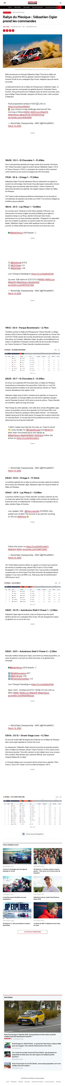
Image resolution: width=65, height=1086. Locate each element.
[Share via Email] (13, 30)
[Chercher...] (60, 3)
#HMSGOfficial (37, 115)
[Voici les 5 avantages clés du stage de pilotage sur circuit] (17, 856)
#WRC (27, 112)
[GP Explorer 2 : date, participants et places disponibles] (17, 910)
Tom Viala (6, 27)
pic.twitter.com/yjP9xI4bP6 (20, 117)
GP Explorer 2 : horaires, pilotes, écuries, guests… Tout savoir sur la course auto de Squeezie (47, 871)
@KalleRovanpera (18, 673)
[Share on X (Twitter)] (7, 30)
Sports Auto (7, 12)
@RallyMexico (17, 233)
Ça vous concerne (37, 7)
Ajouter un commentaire (32, 932)
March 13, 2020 (14, 126)
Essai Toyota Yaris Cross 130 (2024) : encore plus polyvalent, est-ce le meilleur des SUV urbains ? (36, 1064)
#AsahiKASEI (33, 282)
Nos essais (26, 7)
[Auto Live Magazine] (32, 3)
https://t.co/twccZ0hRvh (19, 106)
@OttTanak (16, 265)
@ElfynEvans (16, 676)
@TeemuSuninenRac (20, 679)
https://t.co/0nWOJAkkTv (28, 438)
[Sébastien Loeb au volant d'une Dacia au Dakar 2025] (48, 884)
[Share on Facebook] (4, 30)
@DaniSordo (25, 115)
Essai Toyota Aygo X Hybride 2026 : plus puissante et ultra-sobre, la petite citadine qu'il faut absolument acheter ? (30, 1035)
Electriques (17, 7)
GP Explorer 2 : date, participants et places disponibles (16, 924)
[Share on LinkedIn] (10, 30)
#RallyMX (44, 112)
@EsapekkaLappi (33, 430)
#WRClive (39, 435)
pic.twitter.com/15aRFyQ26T (35, 549)
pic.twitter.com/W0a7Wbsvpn (21, 695)
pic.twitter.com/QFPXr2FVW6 (21, 285)
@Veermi (49, 430)
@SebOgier (16, 268)
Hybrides (20, 1081)
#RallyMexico (13, 115)
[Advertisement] (32, 144)
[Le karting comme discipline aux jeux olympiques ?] (17, 884)
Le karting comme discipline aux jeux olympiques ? (14, 898)
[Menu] (5, 3)
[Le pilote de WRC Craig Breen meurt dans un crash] (48, 910)
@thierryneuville (32, 511)
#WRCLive (35, 112)
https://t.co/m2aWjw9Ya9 (42, 274)
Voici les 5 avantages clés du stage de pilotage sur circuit (15, 870)
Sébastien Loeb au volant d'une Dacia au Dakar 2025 (46, 898)
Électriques (13, 1081)
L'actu (10, 7)
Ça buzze (58, 1081)
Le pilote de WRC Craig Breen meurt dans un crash (47, 924)
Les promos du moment (52, 7)
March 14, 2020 (14, 558)
